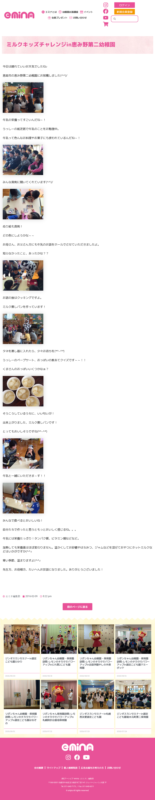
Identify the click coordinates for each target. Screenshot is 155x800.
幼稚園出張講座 (70, 11)
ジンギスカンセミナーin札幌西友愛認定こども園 (95, 715)
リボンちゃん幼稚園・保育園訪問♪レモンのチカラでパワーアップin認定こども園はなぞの (21, 718)
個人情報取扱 (71, 767)
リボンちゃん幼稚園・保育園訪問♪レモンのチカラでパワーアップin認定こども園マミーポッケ (133, 662)
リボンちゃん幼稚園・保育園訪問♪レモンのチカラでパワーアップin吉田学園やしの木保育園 (96, 662)
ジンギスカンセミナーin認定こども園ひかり (20, 659)
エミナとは (51, 11)
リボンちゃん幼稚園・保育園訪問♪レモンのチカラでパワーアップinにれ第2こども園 (59, 661)
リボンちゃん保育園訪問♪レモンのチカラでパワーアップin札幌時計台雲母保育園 (59, 717)
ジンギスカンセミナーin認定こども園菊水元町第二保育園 (132, 715)
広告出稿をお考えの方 (92, 767)
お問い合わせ (80, 17)
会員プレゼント (60, 17)
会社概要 (38, 767)
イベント (88, 11)
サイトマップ (53, 767)
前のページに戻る (77, 607)
